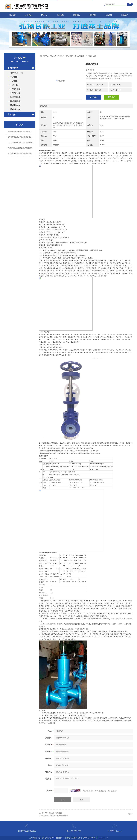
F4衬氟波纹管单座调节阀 (53, 813)
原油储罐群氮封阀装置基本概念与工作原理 (21, 131)
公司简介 (28, 15)
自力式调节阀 (16, 73)
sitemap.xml (103, 838)
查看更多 (11, 114)
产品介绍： (44, 106)
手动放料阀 (15, 109)
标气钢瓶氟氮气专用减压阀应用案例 (20, 153)
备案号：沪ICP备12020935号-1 (88, 838)
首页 (54, 56)
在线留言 (108, 15)
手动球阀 (14, 77)
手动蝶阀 (14, 81)
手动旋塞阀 (15, 105)
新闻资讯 (76, 15)
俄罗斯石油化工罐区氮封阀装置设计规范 (21, 137)
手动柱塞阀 (15, 101)
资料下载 (92, 15)
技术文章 (60, 15)
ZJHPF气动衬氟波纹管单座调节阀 (56, 815)
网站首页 (12, 15)
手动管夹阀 (15, 93)
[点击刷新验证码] (75, 790)
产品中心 (44, 15)
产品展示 (61, 56)
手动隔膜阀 (15, 97)
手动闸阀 (14, 85)
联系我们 (124, 15)
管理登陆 (74, 838)
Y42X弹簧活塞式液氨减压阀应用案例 (20, 148)
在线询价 (93, 97)
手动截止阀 (15, 89)
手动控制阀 (69, 56)
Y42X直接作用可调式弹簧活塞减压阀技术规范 (21, 142)
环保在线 (67, 838)
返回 (129, 814)
